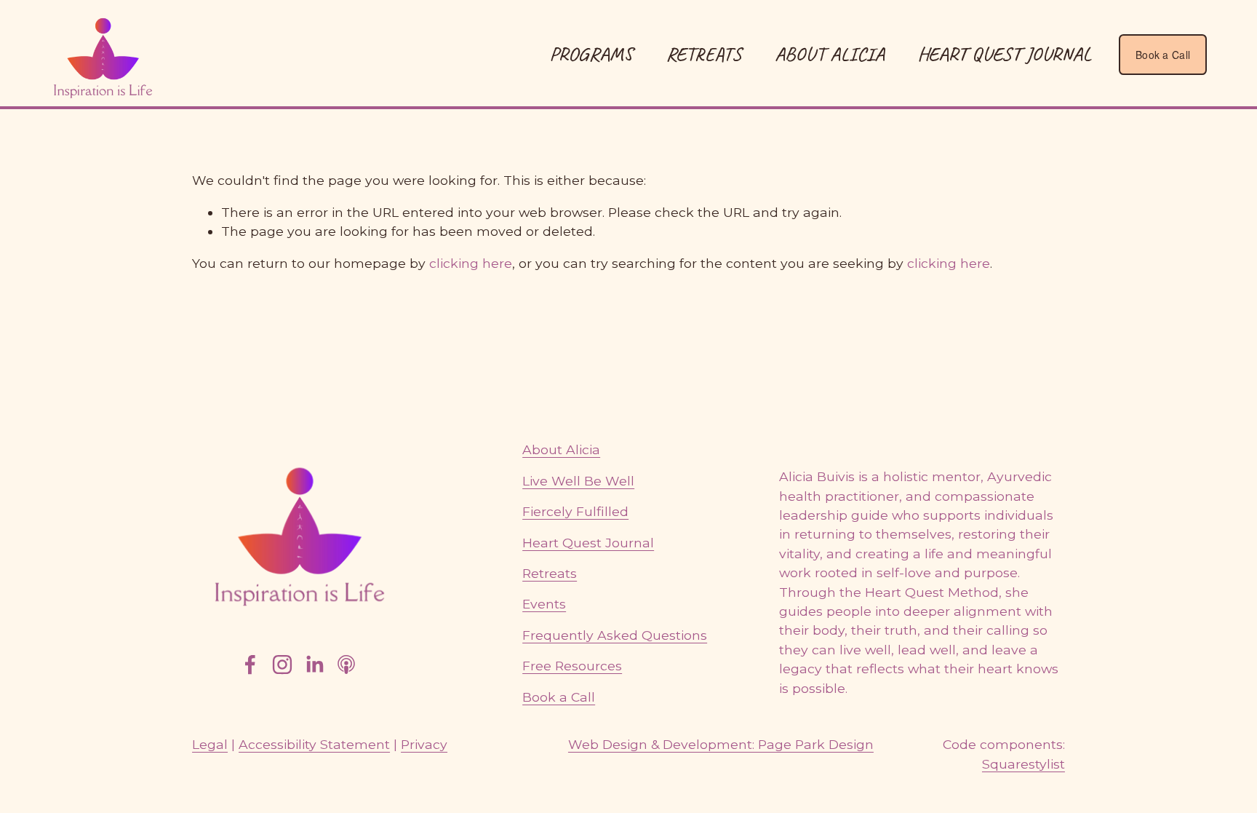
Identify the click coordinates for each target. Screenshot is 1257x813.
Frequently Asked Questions (614, 635)
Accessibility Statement (314, 744)
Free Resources (572, 665)
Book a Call (1163, 54)
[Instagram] (282, 664)
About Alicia (830, 53)
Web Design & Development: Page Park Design (721, 744)
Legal (210, 744)
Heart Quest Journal (1004, 53)
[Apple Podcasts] (346, 664)
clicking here (470, 263)
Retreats (549, 573)
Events (544, 603)
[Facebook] (250, 664)
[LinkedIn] (314, 664)
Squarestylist (1023, 764)
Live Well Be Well (578, 480)
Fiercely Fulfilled (575, 511)
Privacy (424, 744)
